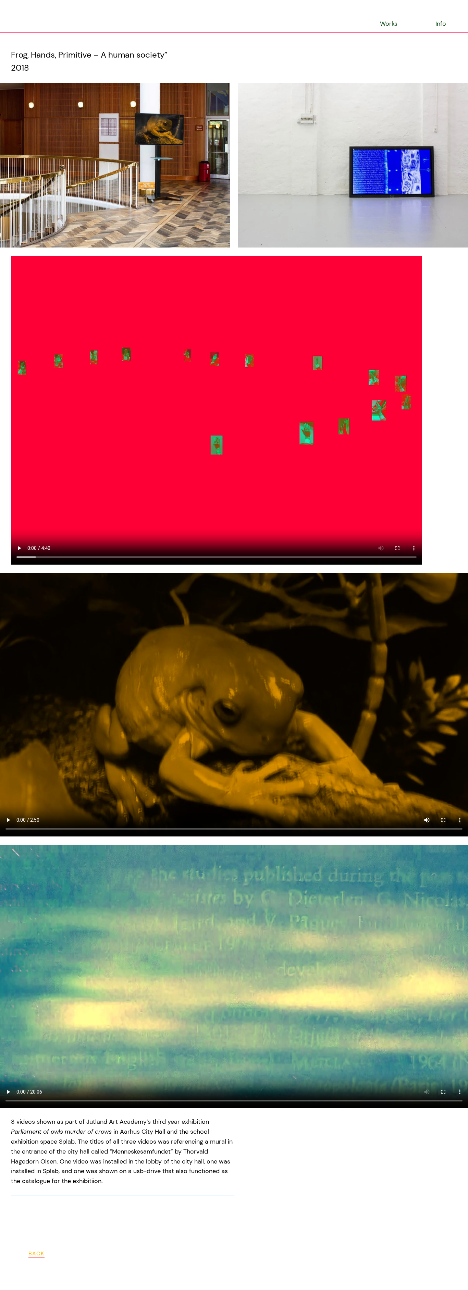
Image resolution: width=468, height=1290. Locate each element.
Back (36, 1253)
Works (388, 24)
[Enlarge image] (222, 91)
